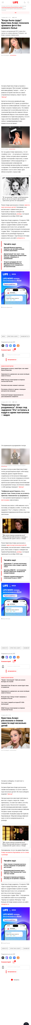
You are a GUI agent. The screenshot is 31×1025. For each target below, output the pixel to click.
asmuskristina (13, 55)
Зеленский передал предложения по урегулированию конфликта (12, 395)
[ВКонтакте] (14, 345)
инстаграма (5, 500)
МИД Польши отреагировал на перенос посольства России (13, 380)
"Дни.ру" (21, 487)
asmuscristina (12, 149)
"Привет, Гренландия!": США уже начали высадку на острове (13, 680)
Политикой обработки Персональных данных (12, 7)
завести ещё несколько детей (16, 545)
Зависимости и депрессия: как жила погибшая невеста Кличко (15, 375)
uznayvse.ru (21, 238)
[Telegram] (10, 345)
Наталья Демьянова (7, 307)
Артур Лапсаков (6, 618)
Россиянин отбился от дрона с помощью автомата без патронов (13, 390)
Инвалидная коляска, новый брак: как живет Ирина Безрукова (14, 369)
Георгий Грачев (6, 943)
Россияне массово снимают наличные (12, 385)
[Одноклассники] (18, 345)
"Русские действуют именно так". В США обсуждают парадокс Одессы (13, 991)
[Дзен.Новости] (2, 345)
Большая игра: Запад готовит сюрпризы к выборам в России (14, 697)
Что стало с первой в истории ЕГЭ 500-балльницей (12, 703)
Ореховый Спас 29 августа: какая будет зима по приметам (15, 686)
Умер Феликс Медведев (8, 1007)
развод (19, 214)
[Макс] (6, 345)
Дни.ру (4, 97)
